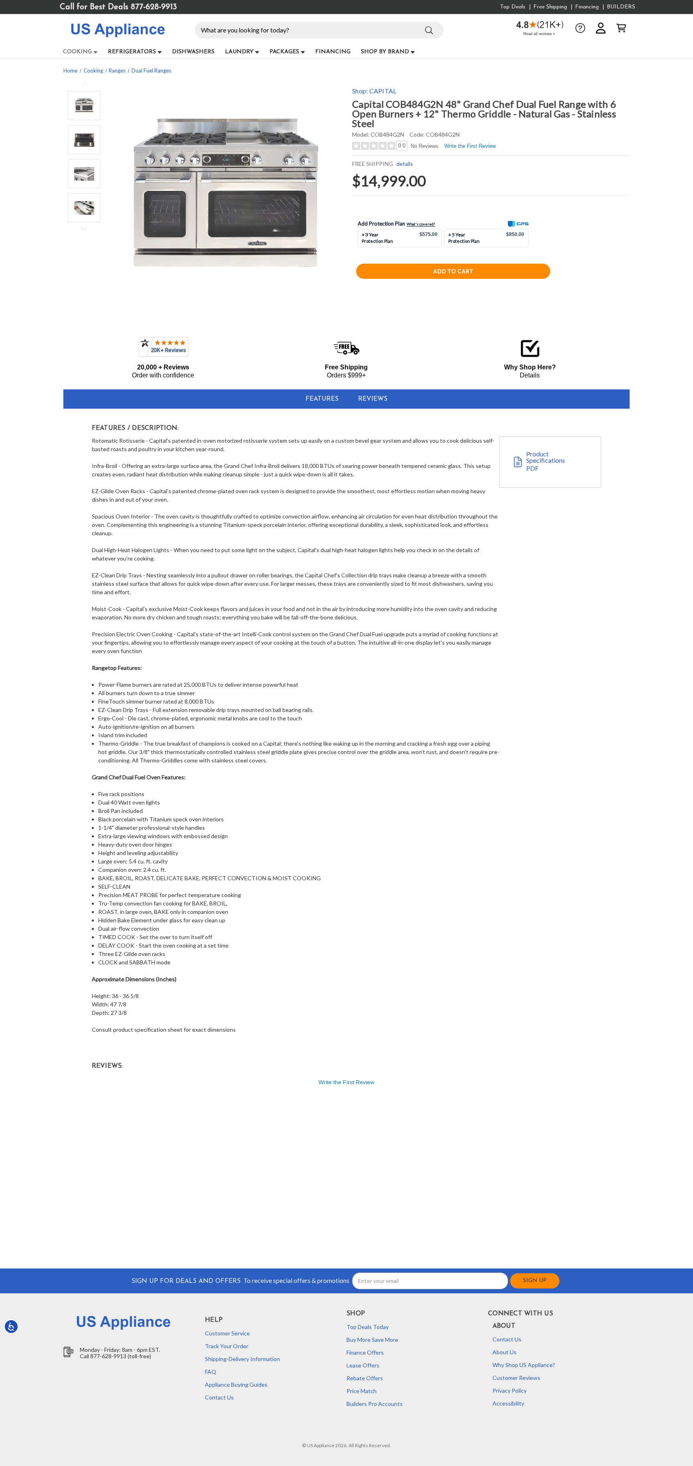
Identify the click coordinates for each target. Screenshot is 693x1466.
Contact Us (219, 1397)
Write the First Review (470, 146)
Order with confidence (163, 375)
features (322, 399)
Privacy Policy (509, 1390)
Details (530, 375)
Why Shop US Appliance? (523, 1364)
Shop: (374, 91)
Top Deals (512, 7)
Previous (85, 86)
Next (84, 228)
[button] (429, 29)
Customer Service (227, 1333)
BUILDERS (621, 7)
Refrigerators (132, 52)
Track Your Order (226, 1346)
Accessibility (508, 1403)
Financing (587, 7)
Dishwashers (193, 52)
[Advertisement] (308, 1179)
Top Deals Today (367, 1326)
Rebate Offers (364, 1378)
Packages (284, 52)
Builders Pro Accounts (374, 1403)
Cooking (77, 52)
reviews (372, 399)
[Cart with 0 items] (621, 28)
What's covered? (421, 224)
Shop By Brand (385, 52)
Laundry (239, 52)
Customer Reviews (516, 1377)
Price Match (361, 1390)
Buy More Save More (372, 1339)
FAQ (210, 1371)
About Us (504, 1352)
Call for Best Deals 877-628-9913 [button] (118, 7)
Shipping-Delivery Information (242, 1358)
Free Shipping (550, 7)
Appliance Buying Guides (236, 1384)
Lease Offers (362, 1365)
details (404, 163)
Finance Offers (365, 1352)
